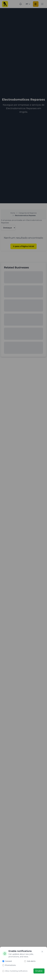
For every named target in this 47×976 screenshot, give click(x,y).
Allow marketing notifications (16, 971)
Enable (38, 971)
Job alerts (31, 961)
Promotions (10, 965)
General (8, 961)
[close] (42, 951)
